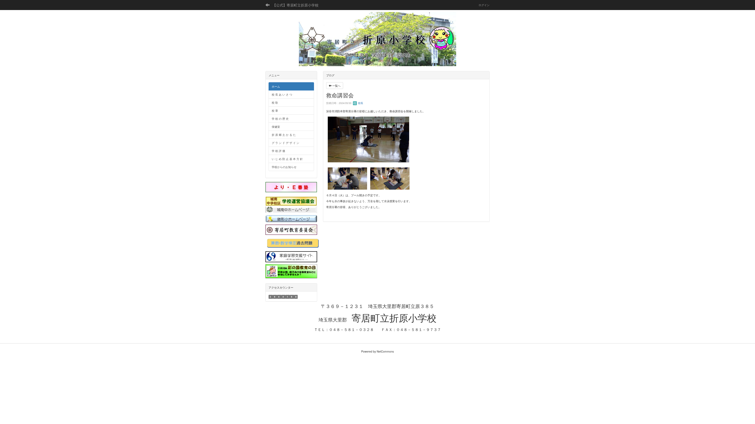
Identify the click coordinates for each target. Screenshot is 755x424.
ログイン (484, 5)
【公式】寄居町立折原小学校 (296, 4)
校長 (360, 103)
